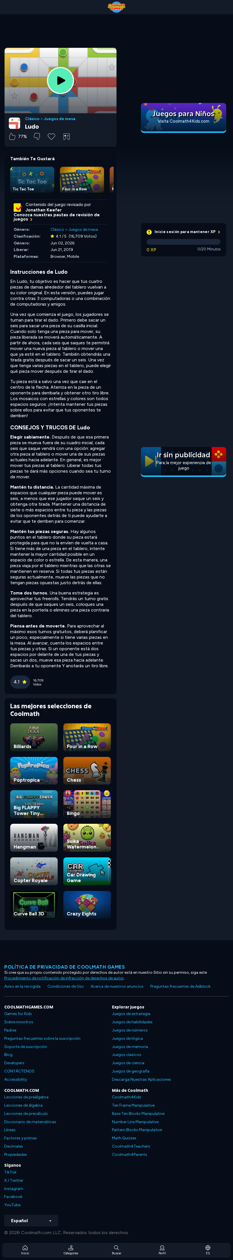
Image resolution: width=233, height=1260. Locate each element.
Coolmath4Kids (126, 1097)
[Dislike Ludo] (36, 136)
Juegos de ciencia (128, 1063)
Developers (14, 1063)
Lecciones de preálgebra (26, 1097)
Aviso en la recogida (22, 986)
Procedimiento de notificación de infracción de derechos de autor (64, 978)
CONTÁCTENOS (19, 1071)
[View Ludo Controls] (66, 136)
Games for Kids (18, 1013)
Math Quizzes (124, 1138)
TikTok (10, 1172)
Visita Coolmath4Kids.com (183, 121)
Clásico (32, 119)
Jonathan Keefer (44, 210)
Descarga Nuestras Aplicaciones (141, 1079)
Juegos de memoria (130, 1046)
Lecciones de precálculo (26, 1113)
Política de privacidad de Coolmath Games (64, 967)
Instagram (13, 1188)
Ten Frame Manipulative (133, 1105)
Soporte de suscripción (25, 1046)
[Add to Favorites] (51, 136)
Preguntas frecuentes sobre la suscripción (42, 1038)
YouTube (12, 1205)
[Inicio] (116, 7)
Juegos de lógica (127, 1038)
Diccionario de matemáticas (30, 1121)
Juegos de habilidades (132, 1022)
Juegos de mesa (59, 119)
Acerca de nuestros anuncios (117, 986)
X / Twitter (13, 1180)
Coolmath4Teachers (131, 1146)
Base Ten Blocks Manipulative (138, 1113)
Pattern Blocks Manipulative (137, 1129)
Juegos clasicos (126, 1054)
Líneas (10, 1129)
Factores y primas (20, 1138)
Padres (10, 1030)
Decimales (13, 1146)
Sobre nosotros (18, 1022)
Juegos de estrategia (131, 1013)
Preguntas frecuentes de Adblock (180, 986)
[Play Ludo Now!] (60, 80)
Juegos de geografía (130, 1071)
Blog (8, 1054)
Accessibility (15, 1079)
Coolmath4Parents (129, 1154)
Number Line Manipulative (135, 1121)
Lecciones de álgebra (23, 1105)
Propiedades (15, 1154)
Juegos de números (130, 1030)
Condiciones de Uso (65, 986)
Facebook (13, 1196)
